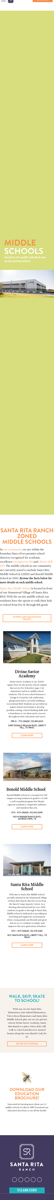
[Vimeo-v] (39, 1179)
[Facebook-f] (14, 1179)
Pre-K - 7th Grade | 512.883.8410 (27, 721)
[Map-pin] (27, 1179)
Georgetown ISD (23, 561)
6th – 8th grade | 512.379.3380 (27, 930)
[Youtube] (33, 1179)
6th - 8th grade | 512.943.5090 (27, 812)
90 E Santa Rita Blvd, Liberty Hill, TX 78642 (27, 936)
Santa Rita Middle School (15, 588)
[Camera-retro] (20, 1179)
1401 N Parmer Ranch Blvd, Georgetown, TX (27, 817)
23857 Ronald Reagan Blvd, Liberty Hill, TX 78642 (27, 726)
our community (12, 549)
